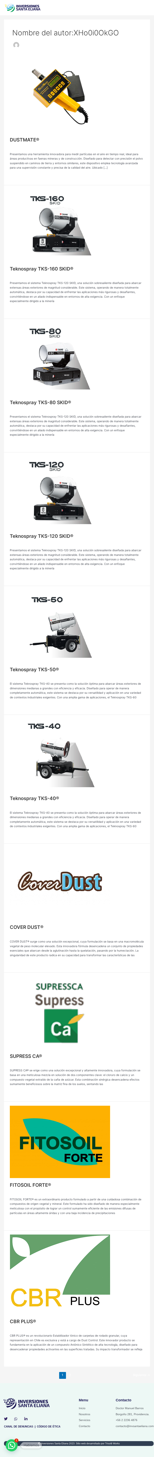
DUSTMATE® (24, 140)
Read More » (18, 176)
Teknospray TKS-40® (34, 798)
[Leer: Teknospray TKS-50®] (60, 626)
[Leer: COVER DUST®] (60, 883)
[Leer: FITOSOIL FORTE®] (60, 1141)
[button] (12, 1445)
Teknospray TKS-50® (34, 669)
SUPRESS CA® (26, 1056)
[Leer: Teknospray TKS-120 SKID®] (60, 492)
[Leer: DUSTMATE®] (60, 96)
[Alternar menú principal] (146, 8)
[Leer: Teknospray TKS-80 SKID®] (60, 358)
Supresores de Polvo (23, 934)
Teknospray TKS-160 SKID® (41, 269)
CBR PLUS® (23, 1321)
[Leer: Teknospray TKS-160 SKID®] (60, 225)
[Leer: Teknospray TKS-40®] (60, 754)
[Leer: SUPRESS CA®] (60, 1012)
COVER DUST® (27, 927)
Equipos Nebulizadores (24, 147)
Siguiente (141, 1375)
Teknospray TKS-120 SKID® (41, 536)
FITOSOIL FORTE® (30, 1185)
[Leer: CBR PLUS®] (60, 1274)
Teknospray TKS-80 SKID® (40, 402)
